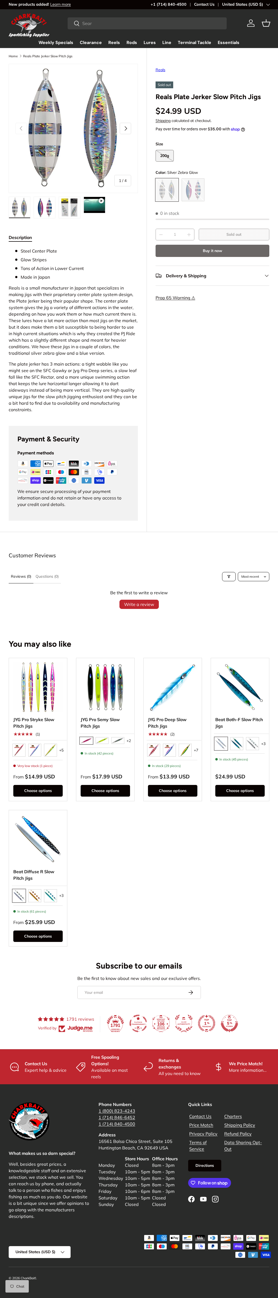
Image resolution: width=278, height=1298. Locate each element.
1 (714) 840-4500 (117, 1124)
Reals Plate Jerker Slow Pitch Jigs (47, 56)
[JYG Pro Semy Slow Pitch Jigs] (105, 687)
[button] (266, 23)
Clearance (91, 42)
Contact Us (204, 4)
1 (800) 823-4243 (117, 1111)
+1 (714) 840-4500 (169, 4)
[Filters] (229, 576)
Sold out (233, 234)
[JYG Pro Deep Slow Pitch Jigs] (172, 687)
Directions (204, 1165)
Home (13, 56)
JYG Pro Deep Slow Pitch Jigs (167, 723)
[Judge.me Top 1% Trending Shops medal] (206, 1023)
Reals (160, 69)
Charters (233, 1116)
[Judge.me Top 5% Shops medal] (229, 1023)
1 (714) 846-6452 (117, 1117)
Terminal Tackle (194, 42)
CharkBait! (28, 1278)
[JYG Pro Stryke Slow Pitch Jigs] (38, 687)
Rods (132, 42)
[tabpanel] (73, 330)
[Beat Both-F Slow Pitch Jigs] (240, 687)
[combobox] (147, 23)
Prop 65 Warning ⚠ (175, 297)
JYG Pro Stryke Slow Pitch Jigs (33, 723)
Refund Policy (238, 1133)
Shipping (163, 120)
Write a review (139, 604)
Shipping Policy (239, 1125)
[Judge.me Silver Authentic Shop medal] (183, 1023)
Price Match (201, 1125)
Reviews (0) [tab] (21, 576)
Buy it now (212, 250)
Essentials (228, 42)
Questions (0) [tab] (47, 576)
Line (166, 42)
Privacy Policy (203, 1133)
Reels (114, 42)
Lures (150, 42)
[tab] (20, 237)
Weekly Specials (56, 42)
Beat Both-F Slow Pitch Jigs (239, 723)
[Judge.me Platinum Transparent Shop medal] (138, 1023)
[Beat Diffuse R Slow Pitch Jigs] (38, 839)
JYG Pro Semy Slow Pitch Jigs (100, 723)
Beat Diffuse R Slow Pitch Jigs (33, 875)
